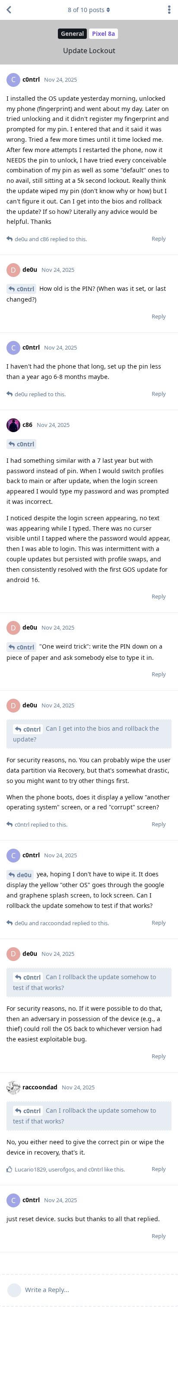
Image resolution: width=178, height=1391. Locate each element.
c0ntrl (25, 289)
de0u (24, 875)
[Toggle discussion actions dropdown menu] (169, 10)
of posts (86, 10)
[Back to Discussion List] (8, 10)
